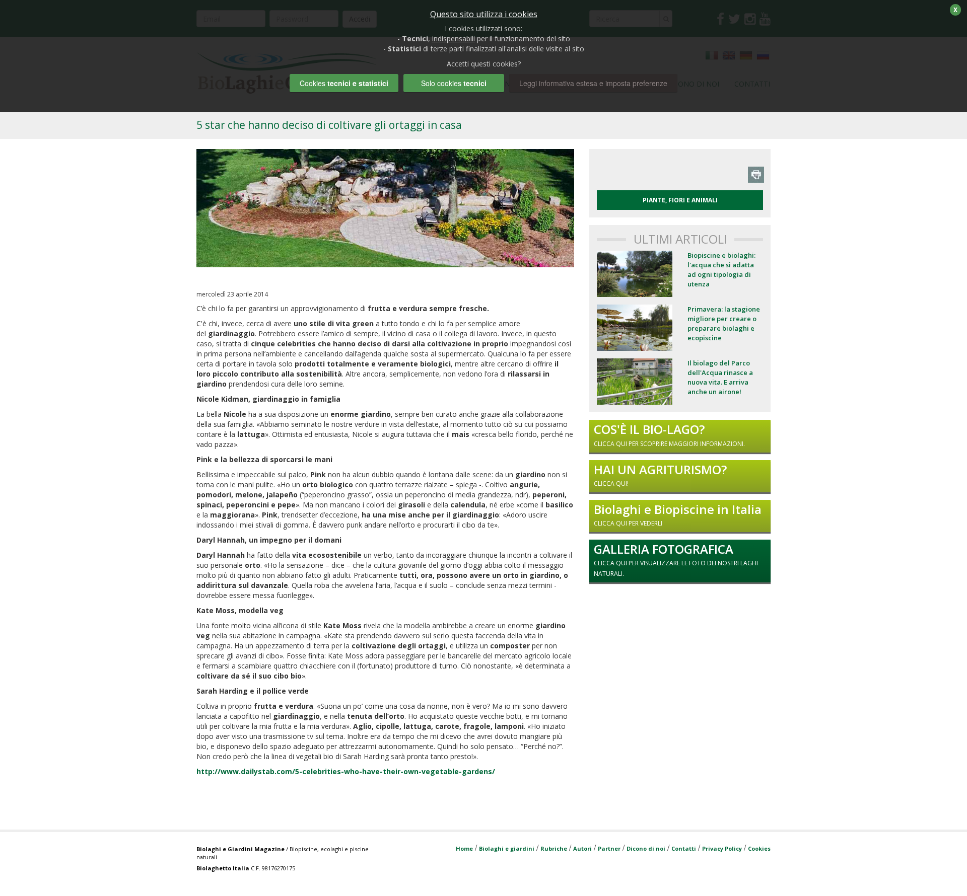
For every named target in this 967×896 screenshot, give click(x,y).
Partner (609, 848)
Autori (582, 848)
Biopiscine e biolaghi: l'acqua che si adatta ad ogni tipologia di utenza (721, 269)
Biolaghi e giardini (506, 848)
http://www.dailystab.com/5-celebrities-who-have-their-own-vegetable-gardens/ (345, 771)
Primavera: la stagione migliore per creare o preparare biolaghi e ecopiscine (723, 323)
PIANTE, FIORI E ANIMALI (680, 200)
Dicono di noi (646, 848)
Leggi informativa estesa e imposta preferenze (593, 83)
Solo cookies (454, 83)
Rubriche (553, 848)
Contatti (683, 848)
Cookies (759, 848)
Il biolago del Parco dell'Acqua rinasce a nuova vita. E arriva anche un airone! (720, 377)
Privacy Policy (722, 848)
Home (464, 848)
